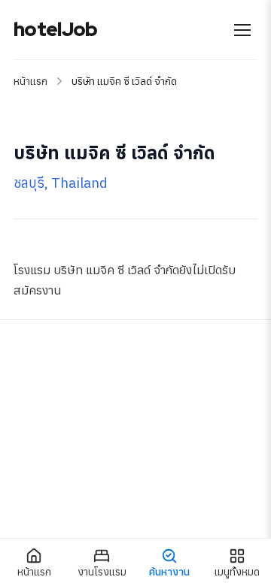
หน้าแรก (30, 81)
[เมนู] (242, 30)
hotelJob (55, 29)
